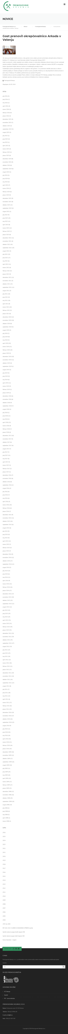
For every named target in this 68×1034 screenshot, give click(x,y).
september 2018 (7, 406)
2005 (4, 916)
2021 (4, 852)
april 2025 (5, 145)
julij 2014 (5, 570)
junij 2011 (5, 692)
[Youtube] (19, 948)
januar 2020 (6, 353)
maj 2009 (5, 775)
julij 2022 (5, 254)
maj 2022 (5, 261)
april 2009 (5, 778)
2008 (4, 904)
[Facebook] (13, 948)
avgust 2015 (6, 528)
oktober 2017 (6, 442)
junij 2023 (5, 218)
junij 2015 (5, 534)
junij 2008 (5, 811)
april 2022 (5, 264)
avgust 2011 (6, 686)
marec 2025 (6, 149)
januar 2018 (6, 432)
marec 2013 (6, 623)
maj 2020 (5, 340)
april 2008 (5, 818)
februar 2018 (6, 429)
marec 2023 (6, 228)
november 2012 (7, 636)
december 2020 (7, 317)
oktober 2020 (6, 323)
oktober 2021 (6, 284)
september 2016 (7, 485)
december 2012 (7, 633)
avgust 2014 (6, 567)
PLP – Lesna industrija (9, 998)
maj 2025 (5, 142)
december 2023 (7, 198)
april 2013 (5, 620)
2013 (4, 884)
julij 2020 (5, 333)
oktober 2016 (6, 481)
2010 (4, 896)
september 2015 (7, 524)
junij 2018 (5, 416)
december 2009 (7, 752)
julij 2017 (5, 452)
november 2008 (7, 795)
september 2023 (7, 208)
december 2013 (7, 594)
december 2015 (7, 514)
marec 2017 (6, 465)
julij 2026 (5, 96)
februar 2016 (6, 508)
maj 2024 (5, 182)
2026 (4, 832)
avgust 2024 (6, 172)
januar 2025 (6, 155)
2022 (4, 848)
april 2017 (5, 462)
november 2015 (7, 518)
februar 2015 (6, 547)
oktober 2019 (6, 363)
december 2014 (7, 554)
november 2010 (7, 716)
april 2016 (5, 501)
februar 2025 (6, 152)
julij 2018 (5, 412)
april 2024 (5, 185)
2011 (4, 892)
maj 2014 (5, 577)
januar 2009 (6, 788)
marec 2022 (6, 267)
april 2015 (5, 541)
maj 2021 (5, 300)
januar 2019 (6, 393)
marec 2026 (6, 109)
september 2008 (7, 801)
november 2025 (7, 122)
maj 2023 (5, 221)
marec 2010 (6, 742)
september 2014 (7, 564)
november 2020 (7, 320)
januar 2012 (6, 669)
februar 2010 (6, 745)
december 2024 (7, 159)
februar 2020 (6, 350)
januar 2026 (6, 116)
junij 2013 (5, 613)
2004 (4, 920)
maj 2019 (5, 379)
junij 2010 (5, 732)
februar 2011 (6, 706)
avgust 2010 (6, 725)
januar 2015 (6, 551)
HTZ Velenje (7, 991)
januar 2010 (6, 748)
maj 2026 (5, 102)
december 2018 (7, 396)
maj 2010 (5, 735)
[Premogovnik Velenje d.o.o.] (16, 6)
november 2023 (7, 201)
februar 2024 (6, 191)
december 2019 (7, 356)
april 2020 (5, 343)
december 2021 (7, 277)
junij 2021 (5, 297)
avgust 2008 (6, 804)
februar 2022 (6, 271)
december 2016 (7, 475)
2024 (4, 840)
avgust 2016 (6, 488)
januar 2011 (6, 709)
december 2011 (7, 673)
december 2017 (7, 435)
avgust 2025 (6, 132)
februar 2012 (6, 666)
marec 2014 (6, 584)
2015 (4, 876)
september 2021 (7, 287)
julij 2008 (5, 808)
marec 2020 (6, 346)
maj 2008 (5, 814)
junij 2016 (5, 495)
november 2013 (7, 597)
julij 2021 (5, 294)
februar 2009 (6, 785)
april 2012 (5, 659)
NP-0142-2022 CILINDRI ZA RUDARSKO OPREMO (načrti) (18, 928)
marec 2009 (6, 781)
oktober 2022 (6, 244)
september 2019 (7, 366)
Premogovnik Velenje (9, 80)
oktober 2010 (6, 719)
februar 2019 (6, 389)
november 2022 (7, 241)
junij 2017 (5, 455)
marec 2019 (6, 386)
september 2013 (7, 603)
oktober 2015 (6, 521)
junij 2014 (5, 574)
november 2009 (7, 755)
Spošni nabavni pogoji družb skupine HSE (14, 936)
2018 (4, 864)
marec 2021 (6, 307)
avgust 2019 (6, 369)
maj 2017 (5, 458)
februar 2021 (6, 310)
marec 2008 (6, 821)
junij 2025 (5, 139)
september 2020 (7, 327)
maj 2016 (5, 498)
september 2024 (7, 168)
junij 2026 (5, 99)
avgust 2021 (6, 290)
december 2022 (7, 238)
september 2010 (7, 722)
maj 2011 (5, 696)
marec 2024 (6, 188)
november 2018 (7, 399)
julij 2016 (5, 491)
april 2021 (5, 304)
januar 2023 (6, 234)
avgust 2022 (6, 251)
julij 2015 (5, 531)
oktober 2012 (6, 640)
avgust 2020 (6, 330)
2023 (4, 844)
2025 (4, 836)
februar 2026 (6, 112)
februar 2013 (6, 627)
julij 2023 (5, 215)
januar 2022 (6, 274)
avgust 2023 (6, 211)
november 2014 (7, 557)
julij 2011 (5, 689)
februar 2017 (6, 468)
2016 (4, 872)
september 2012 (7, 643)
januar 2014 (6, 590)
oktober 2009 (6, 758)
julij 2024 (5, 175)
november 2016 (7, 478)
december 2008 (7, 791)
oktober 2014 (6, 561)
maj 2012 (5, 656)
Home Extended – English (9, 940)
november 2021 (7, 280)
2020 (4, 856)
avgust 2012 (6, 646)
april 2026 (5, 106)
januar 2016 (6, 511)
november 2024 (7, 162)
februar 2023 (6, 231)
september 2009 (7, 762)
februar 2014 (6, 587)
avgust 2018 (6, 409)
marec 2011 (6, 702)
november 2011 (7, 676)
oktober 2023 (6, 205)
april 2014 (5, 580)
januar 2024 (6, 195)
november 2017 (7, 439)
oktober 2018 (6, 402)
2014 (4, 880)
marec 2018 (6, 425)
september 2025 (7, 129)
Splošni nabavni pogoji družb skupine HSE (14, 932)
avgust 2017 (6, 449)
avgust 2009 (6, 765)
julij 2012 (5, 650)
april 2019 (5, 383)
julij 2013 (5, 610)
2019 (4, 860)
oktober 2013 (6, 600)
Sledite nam (7, 948)
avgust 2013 (6, 607)
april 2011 (5, 699)
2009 (4, 900)
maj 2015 (5, 538)
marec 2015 (6, 544)
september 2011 (7, 683)
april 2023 (5, 224)
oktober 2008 (6, 798)
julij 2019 (5, 373)
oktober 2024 (6, 165)
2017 (4, 868)
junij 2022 (5, 257)
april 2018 (5, 422)
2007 (4, 908)
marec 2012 (6, 663)
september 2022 (7, 247)
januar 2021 (6, 313)
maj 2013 (5, 617)
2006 (4, 912)
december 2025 (7, 119)
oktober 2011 (6, 679)
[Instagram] (16, 948)
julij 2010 (5, 729)
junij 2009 (5, 772)
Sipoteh (6, 995)
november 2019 (7, 360)
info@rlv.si (10, 1015)
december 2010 (7, 712)
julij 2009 (5, 768)
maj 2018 (5, 419)
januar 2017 (6, 472)
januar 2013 (6, 630)
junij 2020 (5, 336)
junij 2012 (5, 653)
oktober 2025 (6, 126)
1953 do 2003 (6, 924)
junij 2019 (5, 376)
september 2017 (7, 445)
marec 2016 (6, 505)
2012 (4, 888)
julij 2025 (5, 135)
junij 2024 (5, 178)
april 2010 (5, 739)
